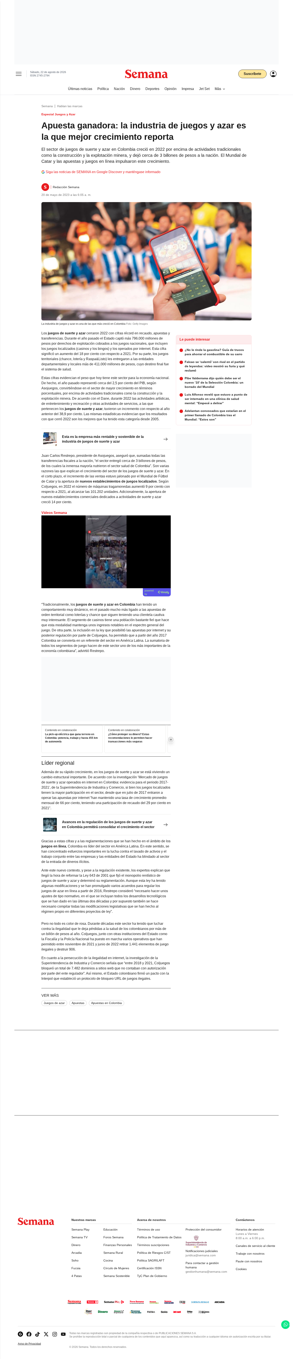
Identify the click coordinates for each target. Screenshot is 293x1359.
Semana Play (80, 1229)
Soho (75, 1260)
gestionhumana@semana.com (206, 1271)
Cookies (241, 1269)
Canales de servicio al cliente (255, 1246)
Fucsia (75, 1268)
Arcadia (76, 1252)
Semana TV (79, 1237)
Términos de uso (148, 1229)
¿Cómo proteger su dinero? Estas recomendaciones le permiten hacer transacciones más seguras (130, 738)
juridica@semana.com (201, 1255)
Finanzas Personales (117, 1245)
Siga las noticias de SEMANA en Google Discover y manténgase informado (103, 172)
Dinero (75, 1245)
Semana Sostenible (116, 1276)
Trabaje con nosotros (250, 1253)
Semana (47, 106)
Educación (110, 1229)
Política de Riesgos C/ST (154, 1252)
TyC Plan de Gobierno (152, 1276)
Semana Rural (113, 1252)
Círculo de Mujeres (116, 1268)
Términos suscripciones (153, 1245)
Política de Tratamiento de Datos (159, 1237)
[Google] (20, 1334)
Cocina (108, 1260)
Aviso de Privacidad (34, 1343)
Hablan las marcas (69, 106)
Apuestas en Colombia (106, 1003)
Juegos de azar (54, 1003)
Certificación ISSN (149, 1268)
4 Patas (76, 1276)
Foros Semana (113, 1237)
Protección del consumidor (204, 1229)
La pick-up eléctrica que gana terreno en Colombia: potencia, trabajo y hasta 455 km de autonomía (71, 738)
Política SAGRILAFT (151, 1260)
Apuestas (78, 1003)
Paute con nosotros (249, 1261)
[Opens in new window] (29, 1334)
